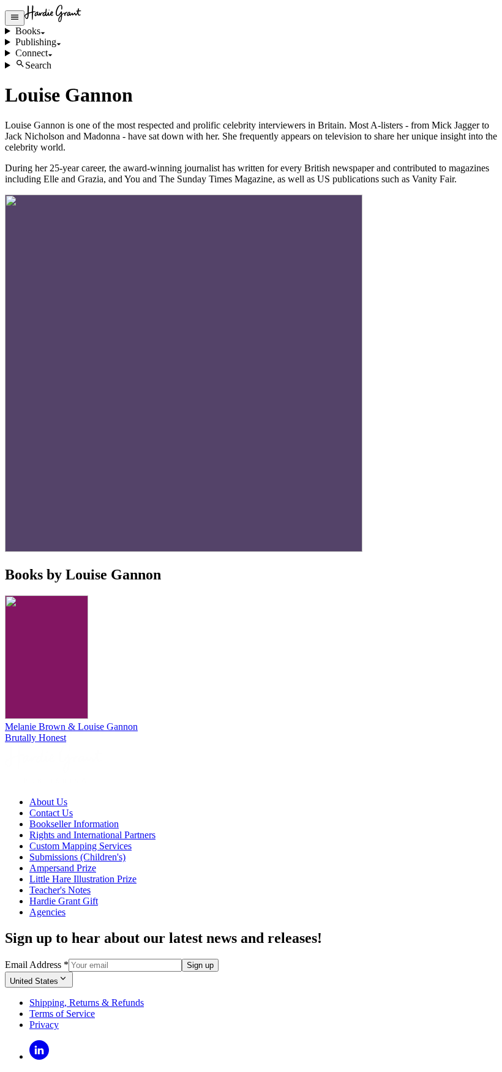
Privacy (44, 1024)
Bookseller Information (74, 824)
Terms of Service (62, 1013)
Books (27, 31)
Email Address (37, 964)
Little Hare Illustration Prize (83, 879)
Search (38, 65)
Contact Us (51, 813)
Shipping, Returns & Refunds (86, 1002)
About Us (48, 802)
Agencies (47, 912)
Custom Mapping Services (80, 846)
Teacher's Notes (60, 890)
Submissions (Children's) (77, 857)
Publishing (35, 42)
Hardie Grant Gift (63, 901)
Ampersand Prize (62, 868)
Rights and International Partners (92, 835)
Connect (31, 53)
